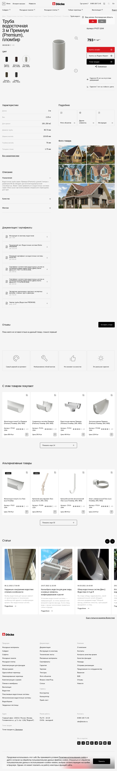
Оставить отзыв (106, 325)
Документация (45, 647)
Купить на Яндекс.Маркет (98, 56)
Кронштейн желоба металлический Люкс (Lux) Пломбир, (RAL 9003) (72, 500)
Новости (80, 683)
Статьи (42, 683)
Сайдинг (5, 10)
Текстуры (43, 672)
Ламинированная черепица (12, 676)
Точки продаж (94, 62)
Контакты (80, 651)
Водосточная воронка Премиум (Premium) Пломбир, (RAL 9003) (71, 422)
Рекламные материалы (48, 658)
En (113, 3)
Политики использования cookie (72, 757)
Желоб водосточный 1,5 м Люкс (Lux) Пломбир (14, 500)
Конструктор (44, 693)
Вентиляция (96, 10)
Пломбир (66, 16)
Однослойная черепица (11, 672)
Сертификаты (45, 662)
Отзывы (80, 680)
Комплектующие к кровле (11, 680)
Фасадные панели (26, 10)
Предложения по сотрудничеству (89, 669)
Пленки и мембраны (10, 683)
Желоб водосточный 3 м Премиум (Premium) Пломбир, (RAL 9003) (15, 422)
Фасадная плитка (50, 10)
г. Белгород (18, 729)
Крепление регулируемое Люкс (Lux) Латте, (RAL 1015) (42, 500)
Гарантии (43, 665)
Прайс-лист (44, 700)
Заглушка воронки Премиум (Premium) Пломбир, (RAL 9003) (99, 422)
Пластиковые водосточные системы (15, 694)
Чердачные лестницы (10, 705)
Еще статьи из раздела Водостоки (100, 618)
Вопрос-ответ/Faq (46, 680)
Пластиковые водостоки (32, 16)
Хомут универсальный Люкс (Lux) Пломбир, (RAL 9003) (100, 500)
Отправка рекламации (85, 665)
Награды (80, 662)
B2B (78, 676)
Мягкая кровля (7, 669)
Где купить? (84, 3)
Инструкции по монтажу (49, 651)
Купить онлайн (94, 50)
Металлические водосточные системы (16, 698)
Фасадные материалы (10, 647)
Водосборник (7, 701)
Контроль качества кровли (87, 654)
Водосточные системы (15, 16)
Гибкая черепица (74, 10)
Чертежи (43, 669)
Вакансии (80, 672)
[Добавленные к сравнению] (104, 4)
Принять (101, 761)
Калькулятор (44, 696)
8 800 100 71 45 (83, 718)
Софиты (5, 654)
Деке (4, 16)
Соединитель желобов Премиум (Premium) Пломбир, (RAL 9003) (43, 422)
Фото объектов (45, 676)
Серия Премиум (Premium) (52, 16)
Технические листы (47, 654)
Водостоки (6, 691)
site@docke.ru (82, 721)
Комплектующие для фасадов (13, 665)
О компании (81, 647)
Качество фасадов (84, 658)
